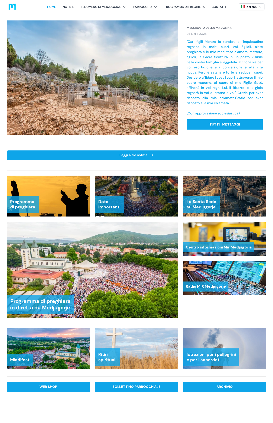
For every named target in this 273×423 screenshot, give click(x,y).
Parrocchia (142, 7)
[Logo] (12, 6)
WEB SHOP (48, 386)
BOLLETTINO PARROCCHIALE (136, 386)
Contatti (219, 7)
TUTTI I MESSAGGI (224, 124)
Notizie (68, 7)
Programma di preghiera (184, 7)
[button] (103, 6)
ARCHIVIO (224, 386)
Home (51, 7)
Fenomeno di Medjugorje (101, 7)
